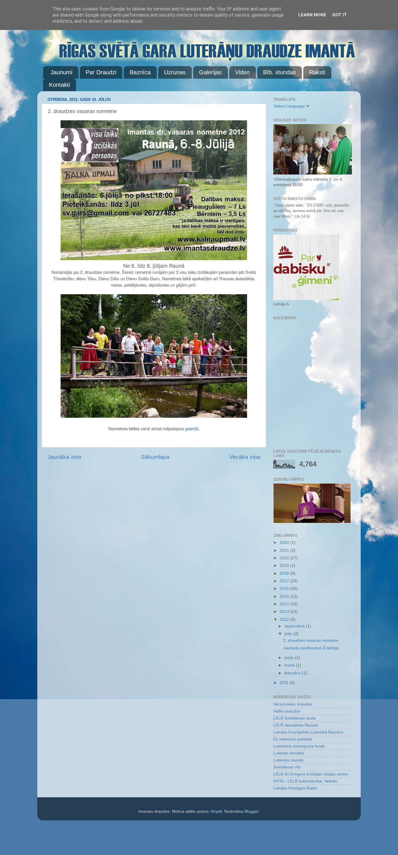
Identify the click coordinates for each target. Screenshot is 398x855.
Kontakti (59, 85)
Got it (339, 14)
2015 (285, 596)
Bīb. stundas (279, 72)
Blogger (251, 811)
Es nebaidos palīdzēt (292, 739)
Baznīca (140, 72)
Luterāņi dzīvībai (288, 753)
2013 (285, 611)
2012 (285, 619)
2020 (285, 558)
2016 (285, 588)
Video (242, 72)
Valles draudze (286, 711)
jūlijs (288, 634)
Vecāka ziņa (244, 457)
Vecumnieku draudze (292, 704)
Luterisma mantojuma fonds (299, 746)
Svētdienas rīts (287, 767)
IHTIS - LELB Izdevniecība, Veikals (305, 781)
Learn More (312, 14)
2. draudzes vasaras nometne (310, 640)
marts (290, 665)
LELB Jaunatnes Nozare (295, 725)
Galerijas (210, 72)
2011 (285, 683)
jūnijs (289, 657)
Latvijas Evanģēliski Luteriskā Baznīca (308, 732)
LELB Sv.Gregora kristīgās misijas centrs (310, 774)
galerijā (191, 428)
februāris (293, 673)
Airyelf (216, 811)
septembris (295, 626)
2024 (285, 542)
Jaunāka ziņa (64, 457)
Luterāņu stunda (288, 760)
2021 (285, 550)
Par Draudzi (101, 72)
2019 (285, 565)
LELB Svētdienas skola (294, 718)
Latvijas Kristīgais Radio (295, 788)
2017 (285, 581)
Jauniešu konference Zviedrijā (311, 648)
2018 (285, 573)
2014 (285, 604)
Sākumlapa (155, 457)
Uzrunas (175, 72)
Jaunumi (61, 72)
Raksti (317, 72)
